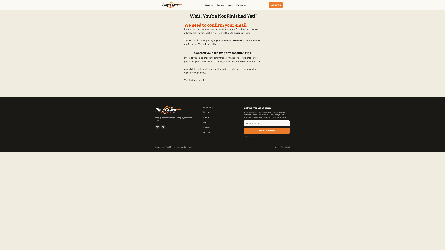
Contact (206, 127)
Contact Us (241, 5)
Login (230, 5)
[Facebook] (163, 127)
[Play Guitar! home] (172, 5)
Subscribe (276, 5)
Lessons (209, 5)
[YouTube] (157, 127)
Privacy (206, 132)
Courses (220, 5)
